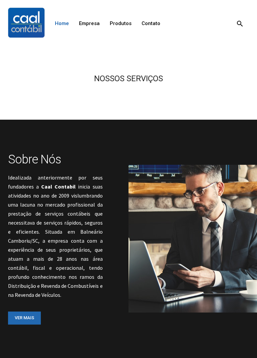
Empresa (89, 23)
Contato (151, 23)
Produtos (121, 23)
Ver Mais (24, 317)
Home (62, 23)
